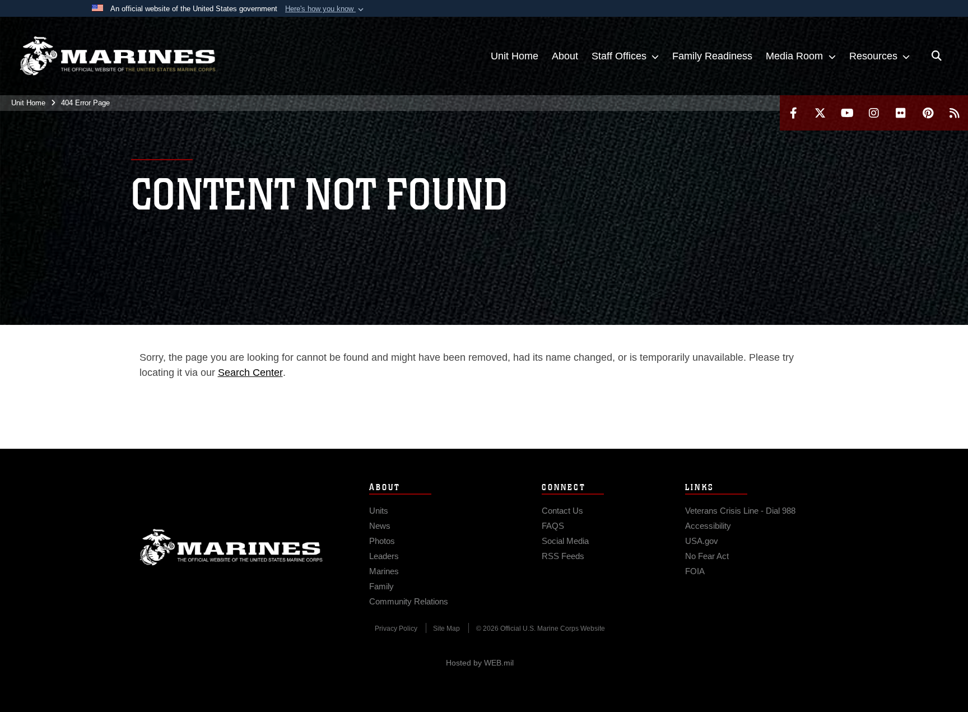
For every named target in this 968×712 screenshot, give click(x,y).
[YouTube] (847, 113)
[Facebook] (793, 113)
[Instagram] (873, 113)
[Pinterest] (927, 113)
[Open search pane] (936, 56)
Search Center (250, 372)
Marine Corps (231, 547)
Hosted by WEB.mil (480, 662)
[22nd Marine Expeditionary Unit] (118, 56)
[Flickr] (900, 113)
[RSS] (954, 113)
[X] (820, 113)
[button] (325, 9)
